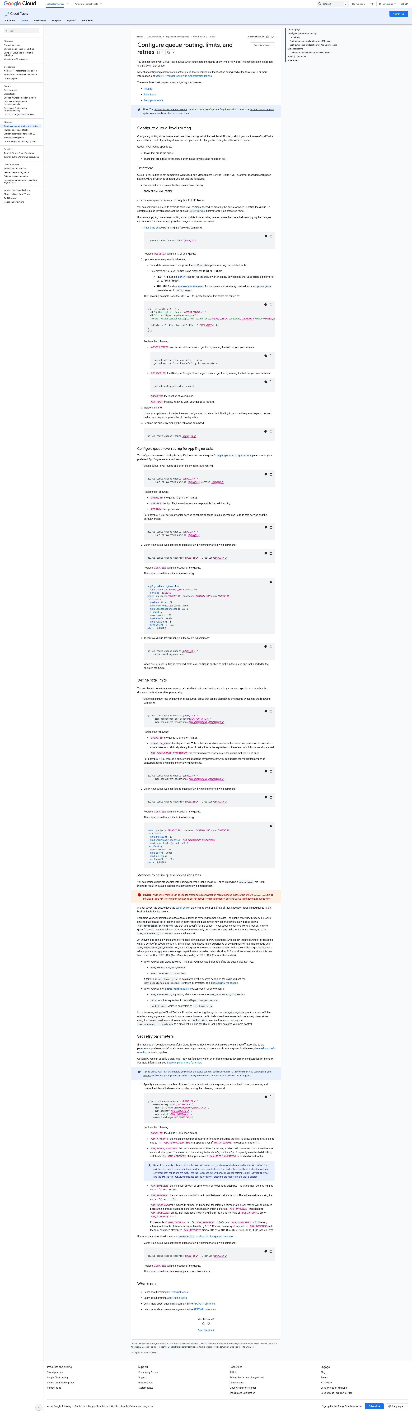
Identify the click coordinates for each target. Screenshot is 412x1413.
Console (360, 3)
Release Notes (145, 1382)
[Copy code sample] (270, 236)
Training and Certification (242, 1393)
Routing (148, 88)
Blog (323, 1372)
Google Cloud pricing (57, 1377)
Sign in (404, 4)
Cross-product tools (86, 3)
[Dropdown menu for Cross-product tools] (102, 4)
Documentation (154, 37)
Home (140, 37)
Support (71, 20)
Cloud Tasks (19, 14)
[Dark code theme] (265, 236)
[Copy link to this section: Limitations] (157, 168)
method (177, 988)
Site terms (80, 1406)
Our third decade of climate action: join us (132, 1406)
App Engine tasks (177, 1297)
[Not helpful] (272, 36)
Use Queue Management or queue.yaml (250, 898)
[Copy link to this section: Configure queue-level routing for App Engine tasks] (217, 449)
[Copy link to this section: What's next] (161, 1284)
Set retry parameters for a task (184, 1062)
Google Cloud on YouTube (334, 1387)
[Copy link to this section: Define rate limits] (170, 680)
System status (145, 1387)
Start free (398, 13)
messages (224, 982)
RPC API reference (204, 1303)
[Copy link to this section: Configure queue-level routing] (194, 128)
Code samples (237, 1382)
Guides (24, 20)
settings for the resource (206, 1236)
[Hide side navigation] (39, 1407)
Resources (87, 20)
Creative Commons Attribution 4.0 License (218, 1343)
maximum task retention (212, 1169)
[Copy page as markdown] (168, 52)
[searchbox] (21, 30)
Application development (177, 37)
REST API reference (204, 1309)
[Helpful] (267, 36)
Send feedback (262, 45)
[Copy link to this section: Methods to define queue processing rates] (204, 875)
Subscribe (374, 1406)
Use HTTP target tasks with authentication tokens (184, 75)
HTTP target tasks (177, 1292)
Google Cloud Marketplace (60, 1382)
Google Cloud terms (98, 1406)
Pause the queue (153, 227)
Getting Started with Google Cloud (247, 1377)
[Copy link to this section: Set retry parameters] (177, 1037)
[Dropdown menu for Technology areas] (68, 4)
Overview (9, 20)
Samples (56, 20)
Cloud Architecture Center (243, 1387)
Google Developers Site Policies (183, 1347)
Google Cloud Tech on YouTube (336, 1393)
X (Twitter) (326, 1382)
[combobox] (333, 4)
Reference (40, 20)
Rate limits (150, 94)
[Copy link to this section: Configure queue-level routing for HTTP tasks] (208, 200)
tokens (222, 743)
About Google (54, 1406)
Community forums (148, 1372)
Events (324, 1377)
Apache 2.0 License (140, 1347)
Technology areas (55, 3)
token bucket (183, 907)
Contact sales (54, 1387)
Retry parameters (153, 100)
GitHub (233, 1372)
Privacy (67, 1406)
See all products (55, 1372)
